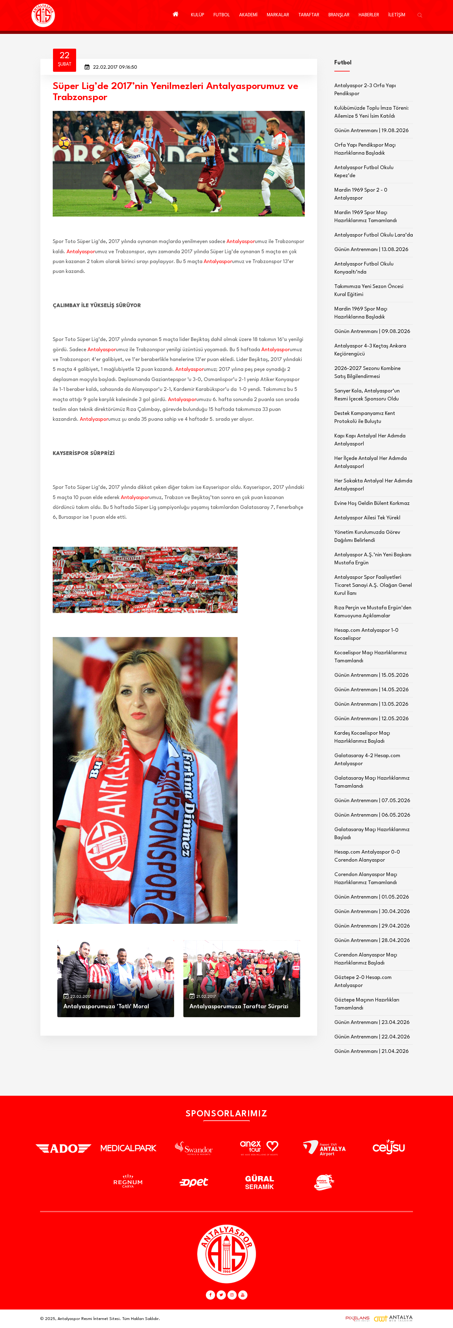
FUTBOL (222, 15)
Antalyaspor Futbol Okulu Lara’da (373, 235)
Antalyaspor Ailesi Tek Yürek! (367, 518)
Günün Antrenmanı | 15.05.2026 (371, 675)
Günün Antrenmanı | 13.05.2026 (371, 704)
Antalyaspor (240, 241)
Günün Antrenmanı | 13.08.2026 (371, 249)
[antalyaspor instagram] (232, 1295)
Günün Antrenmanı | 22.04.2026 (372, 1037)
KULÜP (197, 15)
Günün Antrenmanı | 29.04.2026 (372, 926)
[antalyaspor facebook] (210, 1295)
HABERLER (369, 15)
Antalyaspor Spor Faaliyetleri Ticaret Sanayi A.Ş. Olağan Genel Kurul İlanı (373, 585)
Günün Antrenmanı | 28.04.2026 (372, 940)
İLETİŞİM (396, 15)
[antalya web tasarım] (356, 1318)
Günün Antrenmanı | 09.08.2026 (372, 331)
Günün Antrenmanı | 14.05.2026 (371, 689)
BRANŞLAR (339, 15)
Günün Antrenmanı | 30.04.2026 (372, 911)
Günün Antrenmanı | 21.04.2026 (371, 1051)
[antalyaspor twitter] (221, 1295)
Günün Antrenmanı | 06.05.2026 (372, 815)
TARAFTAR (308, 15)
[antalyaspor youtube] (242, 1295)
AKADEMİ (248, 15)
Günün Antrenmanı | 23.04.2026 (372, 1022)
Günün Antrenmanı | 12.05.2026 (371, 718)
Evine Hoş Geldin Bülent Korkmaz (372, 503)
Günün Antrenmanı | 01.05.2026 (371, 897)
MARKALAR (278, 15)
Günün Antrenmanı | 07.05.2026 (372, 800)
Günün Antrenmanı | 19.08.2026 (371, 130)
